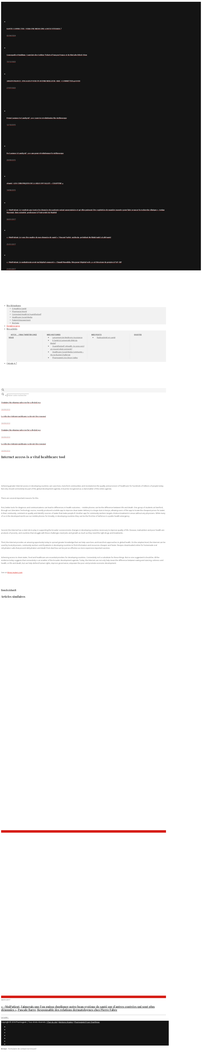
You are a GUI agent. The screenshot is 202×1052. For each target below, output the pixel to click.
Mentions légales (66, 1022)
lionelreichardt (8, 590)
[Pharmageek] (83, 292)
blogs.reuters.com (14, 572)
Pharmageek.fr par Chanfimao (87, 1022)
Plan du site (52, 1022)
